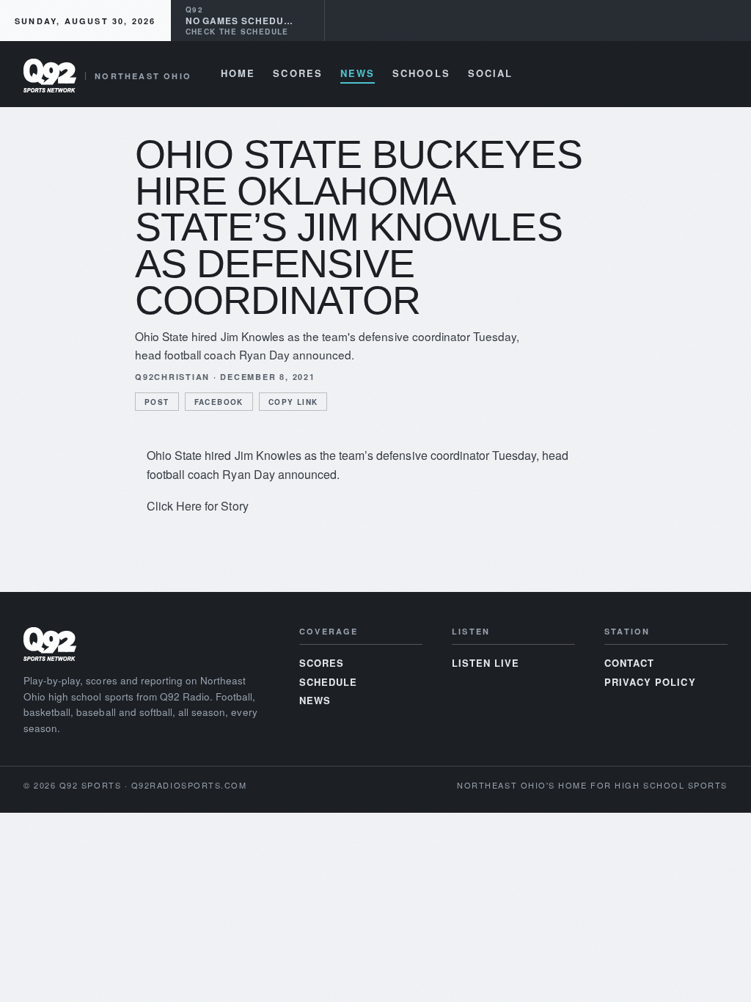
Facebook (218, 402)
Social (490, 74)
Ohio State (174, 455)
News (357, 74)
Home (238, 74)
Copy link (293, 402)
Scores (297, 74)
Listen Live (485, 663)
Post (156, 402)
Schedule (328, 682)
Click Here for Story (198, 505)
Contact (629, 663)
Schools (421, 74)
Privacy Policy (650, 682)
